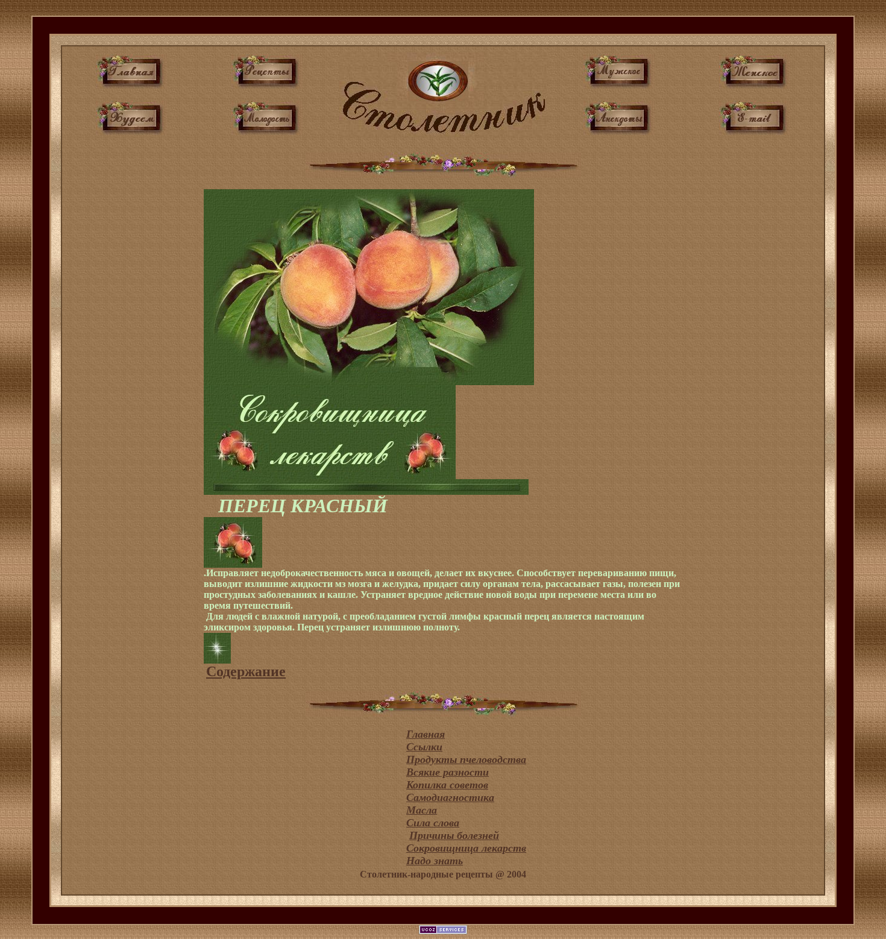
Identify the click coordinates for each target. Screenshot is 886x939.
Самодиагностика (450, 797)
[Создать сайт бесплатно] (443, 931)
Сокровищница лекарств (466, 848)
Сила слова (432, 823)
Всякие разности (447, 772)
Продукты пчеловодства (466, 759)
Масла (421, 810)
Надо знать (434, 861)
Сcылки (424, 747)
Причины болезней (454, 835)
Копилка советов (447, 785)
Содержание (246, 671)
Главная (425, 734)
